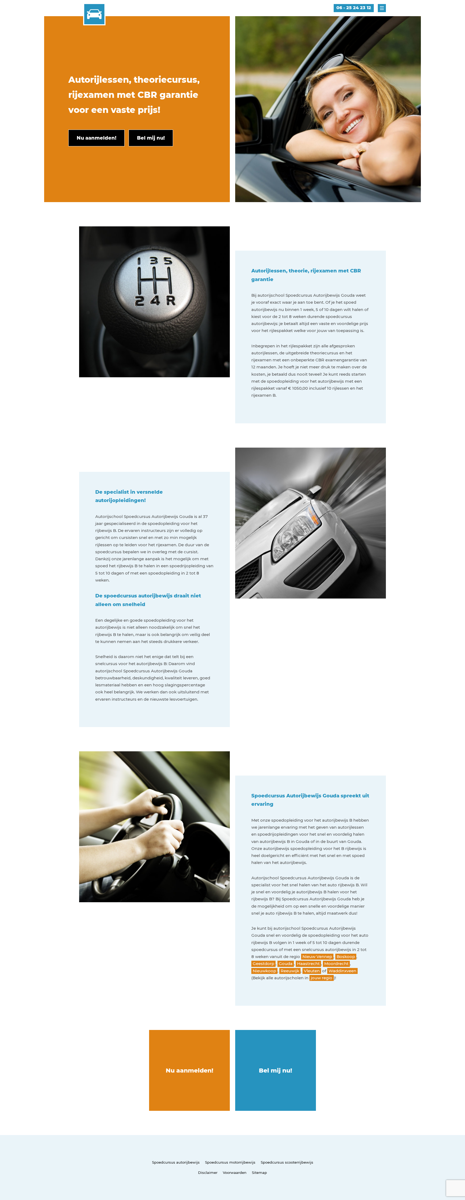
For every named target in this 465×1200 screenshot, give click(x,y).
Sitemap (259, 1172)
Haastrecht (308, 963)
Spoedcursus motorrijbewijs (230, 1162)
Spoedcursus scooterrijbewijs (287, 1162)
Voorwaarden (234, 1172)
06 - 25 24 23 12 (353, 7)
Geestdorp (263, 963)
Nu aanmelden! (189, 1070)
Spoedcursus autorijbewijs (176, 1162)
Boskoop (346, 956)
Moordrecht (336, 963)
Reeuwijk (290, 970)
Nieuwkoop (264, 970)
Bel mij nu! (275, 1070)
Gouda (286, 963)
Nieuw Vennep (317, 956)
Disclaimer (207, 1172)
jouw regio (321, 977)
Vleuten (312, 970)
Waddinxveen (342, 970)
